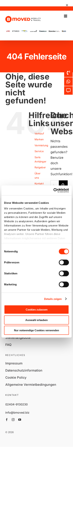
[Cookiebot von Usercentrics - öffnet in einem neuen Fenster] (53, 190)
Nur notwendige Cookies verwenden (36, 330)
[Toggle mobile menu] (66, 16)
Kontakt (39, 183)
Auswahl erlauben (36, 319)
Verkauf (39, 133)
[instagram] (13, 419)
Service (39, 151)
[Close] (66, 5)
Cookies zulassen (36, 309)
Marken (39, 139)
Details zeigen (53, 298)
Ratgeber (40, 167)
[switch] (64, 262)
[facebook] (6, 419)
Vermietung (41, 145)
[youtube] (19, 419)
